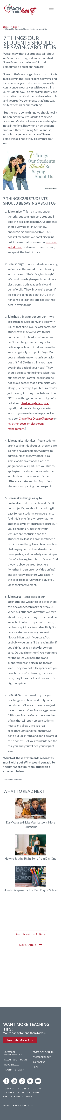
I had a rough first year (35, 403)
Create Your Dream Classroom (36, 418)
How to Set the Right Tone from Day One (30, 847)
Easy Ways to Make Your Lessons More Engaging (30, 813)
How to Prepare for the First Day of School (30, 879)
